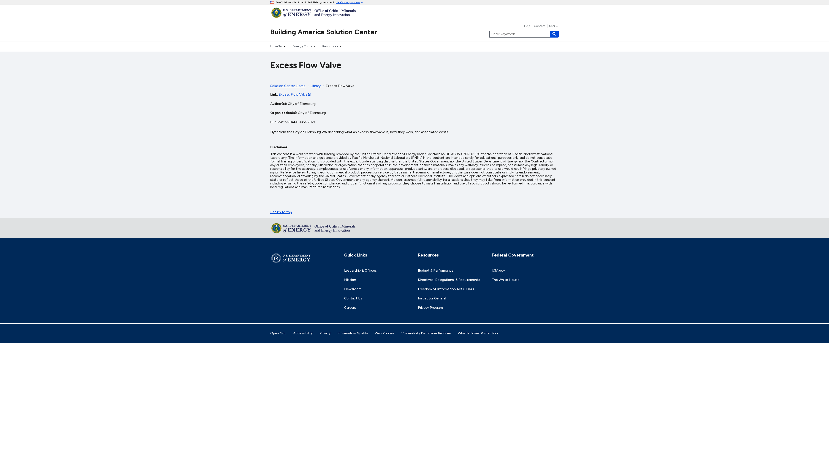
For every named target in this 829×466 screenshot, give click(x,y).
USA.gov (498, 270)
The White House (505, 280)
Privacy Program (430, 307)
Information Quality (352, 333)
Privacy (325, 333)
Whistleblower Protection (478, 333)
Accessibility (303, 333)
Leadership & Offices (360, 270)
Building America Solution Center (323, 32)
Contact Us (353, 298)
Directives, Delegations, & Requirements (449, 280)
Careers (350, 307)
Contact (540, 26)
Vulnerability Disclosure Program (426, 333)
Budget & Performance (436, 270)
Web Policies (384, 333)
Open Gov (278, 333)
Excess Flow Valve (293, 94)
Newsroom (352, 289)
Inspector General (432, 298)
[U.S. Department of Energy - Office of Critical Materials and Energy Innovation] (414, 12)
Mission (350, 280)
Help (527, 26)
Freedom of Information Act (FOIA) (446, 289)
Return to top (281, 212)
